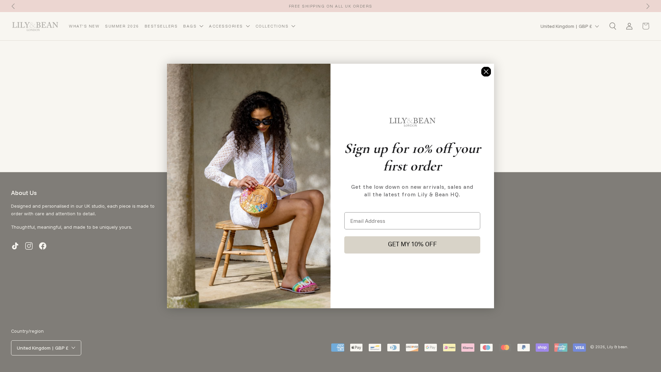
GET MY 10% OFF (412, 244)
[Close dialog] (486, 71)
